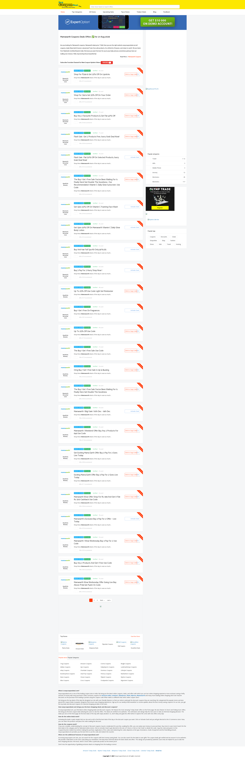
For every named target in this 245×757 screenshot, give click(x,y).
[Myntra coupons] (70, 642)
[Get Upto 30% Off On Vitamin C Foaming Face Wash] (69, 204)
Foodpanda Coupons (107, 680)
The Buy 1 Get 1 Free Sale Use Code (88, 350)
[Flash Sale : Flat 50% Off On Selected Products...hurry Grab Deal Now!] (69, 154)
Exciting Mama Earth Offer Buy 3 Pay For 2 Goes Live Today (96, 476)
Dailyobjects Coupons (107, 667)
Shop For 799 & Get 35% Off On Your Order (92, 95)
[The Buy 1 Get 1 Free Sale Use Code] (69, 347)
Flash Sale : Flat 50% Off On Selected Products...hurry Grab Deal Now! (96, 159)
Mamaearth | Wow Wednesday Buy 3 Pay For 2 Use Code (95, 542)
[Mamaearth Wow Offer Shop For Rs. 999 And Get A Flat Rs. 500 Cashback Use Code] (69, 494)
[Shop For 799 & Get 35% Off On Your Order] (69, 92)
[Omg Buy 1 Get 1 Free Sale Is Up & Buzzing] (69, 367)
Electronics (168, 177)
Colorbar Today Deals (147, 751)
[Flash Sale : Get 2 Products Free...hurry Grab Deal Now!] (69, 133)
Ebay (163, 240)
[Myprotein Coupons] (111, 642)
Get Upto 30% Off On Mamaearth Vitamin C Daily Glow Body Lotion (97, 229)
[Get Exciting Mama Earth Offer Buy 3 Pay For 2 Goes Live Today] (69, 450)
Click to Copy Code (131, 74)
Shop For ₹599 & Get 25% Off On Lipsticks (92, 74)
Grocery (168, 172)
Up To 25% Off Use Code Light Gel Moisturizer (93, 291)
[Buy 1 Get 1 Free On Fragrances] (69, 307)
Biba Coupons (64, 680)
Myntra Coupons (126, 677)
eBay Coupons (64, 670)
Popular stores (63, 658)
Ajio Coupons (84, 667)
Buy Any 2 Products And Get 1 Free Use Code (93, 563)
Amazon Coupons (86, 664)
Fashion (172, 240)
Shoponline (153, 240)
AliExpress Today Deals (119, 751)
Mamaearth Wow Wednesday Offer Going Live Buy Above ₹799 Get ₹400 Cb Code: (95, 584)
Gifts (168, 163)
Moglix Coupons (126, 664)
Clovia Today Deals (133, 751)
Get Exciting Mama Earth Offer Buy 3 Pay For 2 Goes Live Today (95, 454)
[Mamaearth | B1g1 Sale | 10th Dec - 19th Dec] (69, 408)
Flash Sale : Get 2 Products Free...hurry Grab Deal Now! (96, 136)
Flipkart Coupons (106, 677)
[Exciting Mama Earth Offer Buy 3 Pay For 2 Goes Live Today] (69, 472)
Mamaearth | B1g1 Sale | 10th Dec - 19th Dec (92, 411)
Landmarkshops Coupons (129, 667)
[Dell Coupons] (125, 642)
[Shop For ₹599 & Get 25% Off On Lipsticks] (69, 71)
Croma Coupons (106, 664)
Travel (168, 159)
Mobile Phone (168, 168)
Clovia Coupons (85, 677)
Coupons (153, 237)
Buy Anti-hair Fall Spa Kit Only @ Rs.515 (90, 249)
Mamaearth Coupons (134, 57)
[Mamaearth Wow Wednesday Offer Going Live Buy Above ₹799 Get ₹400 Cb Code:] (69, 579)
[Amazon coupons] (84, 642)
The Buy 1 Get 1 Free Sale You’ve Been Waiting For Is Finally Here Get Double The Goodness (96, 391)
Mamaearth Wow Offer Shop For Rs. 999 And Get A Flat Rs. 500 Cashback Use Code (97, 498)
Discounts (164, 237)
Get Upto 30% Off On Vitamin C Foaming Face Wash (96, 207)
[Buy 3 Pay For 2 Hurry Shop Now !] (69, 267)
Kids (160, 244)
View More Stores (135, 637)
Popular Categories (73, 658)
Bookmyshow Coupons (67, 674)
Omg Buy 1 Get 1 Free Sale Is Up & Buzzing (91, 370)
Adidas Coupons (65, 667)
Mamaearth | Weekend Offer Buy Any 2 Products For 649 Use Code (96, 432)
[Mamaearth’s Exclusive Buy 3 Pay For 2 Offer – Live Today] (69, 516)
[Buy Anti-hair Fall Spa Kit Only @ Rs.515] (69, 246)
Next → (102, 600)
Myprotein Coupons (127, 680)
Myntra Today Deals (104, 751)
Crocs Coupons (85, 680)
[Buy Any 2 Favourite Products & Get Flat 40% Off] (69, 113)
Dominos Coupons (106, 670)
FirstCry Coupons (106, 674)
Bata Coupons (64, 677)
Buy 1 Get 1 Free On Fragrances (87, 310)
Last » (109, 600)
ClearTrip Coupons (86, 674)
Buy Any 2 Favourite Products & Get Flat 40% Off (94, 116)
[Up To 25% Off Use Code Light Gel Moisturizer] (69, 288)
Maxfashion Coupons (127, 674)
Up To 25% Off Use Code (84, 331)
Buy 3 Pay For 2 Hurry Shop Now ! (88, 270)
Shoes (152, 244)
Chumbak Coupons (86, 670)
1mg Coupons (64, 664)
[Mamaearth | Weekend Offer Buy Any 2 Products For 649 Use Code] (69, 428)
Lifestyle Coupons (126, 670)
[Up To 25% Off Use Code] (69, 328)
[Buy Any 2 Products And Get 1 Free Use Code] (69, 560)
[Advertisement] (100, 620)
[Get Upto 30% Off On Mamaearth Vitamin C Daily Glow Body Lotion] (69, 224)
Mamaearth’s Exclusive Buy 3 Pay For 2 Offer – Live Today (95, 520)
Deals (174, 237)
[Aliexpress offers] (97, 642)
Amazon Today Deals (89, 751)
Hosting (178, 244)
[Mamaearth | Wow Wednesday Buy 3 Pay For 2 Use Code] (69, 538)
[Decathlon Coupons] (139, 642)
